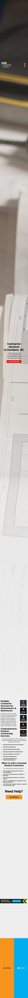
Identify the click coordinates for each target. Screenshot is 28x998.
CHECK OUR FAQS (16, 901)
